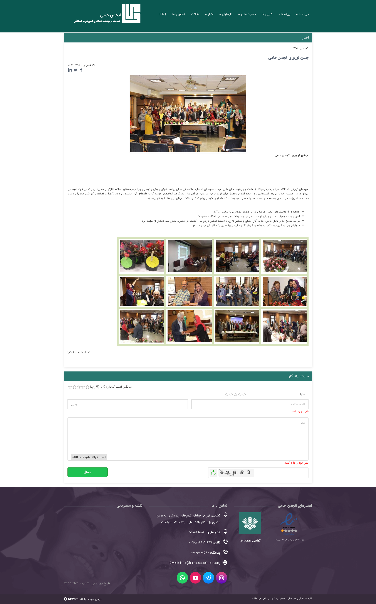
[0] (70, 387)
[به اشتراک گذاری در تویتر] (75, 69)
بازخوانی (213, 471)
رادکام (83, 599)
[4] (240, 395)
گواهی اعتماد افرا (250, 540)
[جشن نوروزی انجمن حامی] (188, 113)
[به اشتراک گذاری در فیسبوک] (81, 69)
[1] (227, 395)
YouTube (195, 578)
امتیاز (302, 394)
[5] (244, 395)
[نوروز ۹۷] (285, 256)
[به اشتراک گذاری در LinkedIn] (70, 69)
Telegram (208, 578)
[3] (235, 395)
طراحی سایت (95, 599)
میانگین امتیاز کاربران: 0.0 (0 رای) (111, 387)
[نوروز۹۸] (237, 256)
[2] (231, 395)
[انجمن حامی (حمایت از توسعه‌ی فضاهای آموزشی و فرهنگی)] (103, 17)
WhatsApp (182, 578)
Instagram (221, 578)
